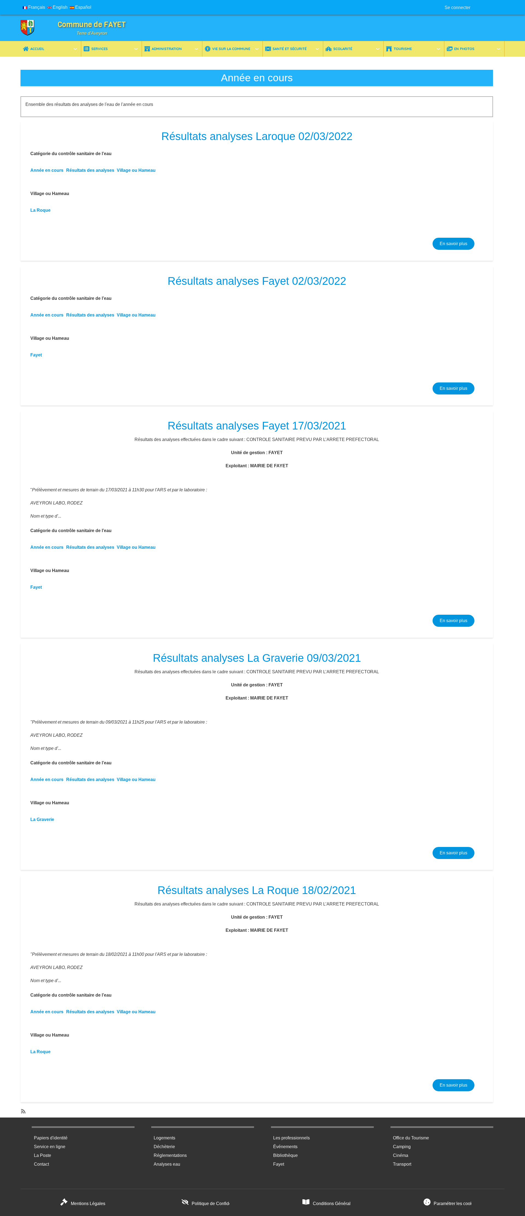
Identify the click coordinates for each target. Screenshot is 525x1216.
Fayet (36, 355)
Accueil (37, 49)
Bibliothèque (285, 1155)
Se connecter (457, 7)
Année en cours (46, 170)
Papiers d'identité (51, 1138)
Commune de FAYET (92, 24)
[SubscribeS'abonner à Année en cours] (23, 1110)
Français (36, 7)
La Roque (40, 210)
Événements (285, 1146)
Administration (167, 49)
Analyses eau (167, 1164)
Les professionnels (291, 1138)
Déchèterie (164, 1146)
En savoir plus (457, 243)
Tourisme (403, 49)
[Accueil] (31, 28)
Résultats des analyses (90, 170)
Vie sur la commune (231, 49)
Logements (164, 1138)
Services (99, 49)
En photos (464, 49)
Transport (402, 1164)
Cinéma (400, 1155)
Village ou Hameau (136, 170)
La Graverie (42, 819)
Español (82, 7)
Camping (402, 1146)
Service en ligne (49, 1146)
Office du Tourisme (411, 1138)
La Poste (42, 1155)
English (60, 7)
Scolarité (342, 49)
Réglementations (170, 1155)
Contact (41, 1164)
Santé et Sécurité (290, 49)
